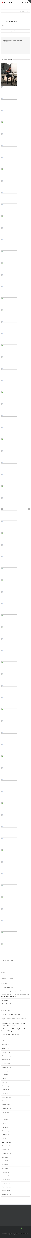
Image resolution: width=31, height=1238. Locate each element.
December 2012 (6, 1183)
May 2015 (4, 1078)
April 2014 (5, 1127)
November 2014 (6, 1101)
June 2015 (5, 1074)
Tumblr (16, 45)
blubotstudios (6, 1018)
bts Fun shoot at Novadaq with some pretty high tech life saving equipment (15, 995)
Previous (22, 11)
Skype (18, 1228)
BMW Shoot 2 (15, 1034)
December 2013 (6, 1142)
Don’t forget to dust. (7, 987)
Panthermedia (17, 1234)
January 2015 (5, 1093)
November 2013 (6, 1146)
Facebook (3, 45)
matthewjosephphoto (8, 1023)
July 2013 (5, 1157)
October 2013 (6, 1149)
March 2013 (5, 1172)
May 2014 (5, 1123)
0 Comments (18, 31)
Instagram (11, 31)
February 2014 (6, 1134)
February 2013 (6, 1175)
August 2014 (5, 1112)
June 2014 (5, 1119)
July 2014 (5, 1116)
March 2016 (5, 1044)
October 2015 (6, 1063)
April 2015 (5, 1082)
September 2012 (6, 1194)
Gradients (5, 1000)
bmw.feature (5, 1034)
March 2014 (5, 1131)
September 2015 (6, 1067)
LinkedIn (9, 45)
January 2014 (6, 1138)
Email (4, 49)
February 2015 (6, 1089)
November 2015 (6, 1059)
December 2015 (6, 1056)
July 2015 (4, 1071)
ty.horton (4, 1014)
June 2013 (5, 1161)
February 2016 (6, 1048)
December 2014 (6, 1097)
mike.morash (5, 1029)
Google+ (14, 1228)
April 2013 (5, 1168)
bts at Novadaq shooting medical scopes (13, 991)
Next (28, 11)
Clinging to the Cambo (10, 21)
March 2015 (5, 1086)
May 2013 (5, 1164)
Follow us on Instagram (7, 978)
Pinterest (24, 46)
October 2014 (6, 1104)
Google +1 (20, 45)
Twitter (6, 45)
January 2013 (6, 1179)
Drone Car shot (6, 1004)
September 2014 (6, 1108)
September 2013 (6, 1153)
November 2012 (6, 1187)
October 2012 (6, 1190)
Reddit (13, 45)
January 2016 (6, 1052)
